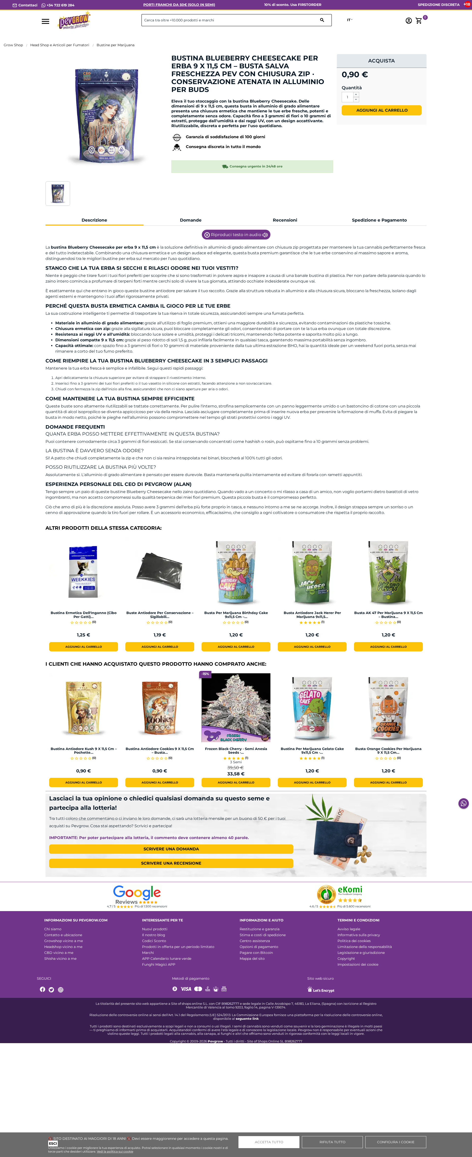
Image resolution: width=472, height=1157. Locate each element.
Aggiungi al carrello (381, 110)
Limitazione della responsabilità (365, 947)
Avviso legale (349, 929)
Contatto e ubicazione (63, 935)
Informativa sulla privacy (359, 935)
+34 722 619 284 (60, 5)
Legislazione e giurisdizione (361, 952)
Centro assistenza (255, 941)
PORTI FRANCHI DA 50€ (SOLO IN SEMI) (179, 4)
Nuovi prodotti (154, 929)
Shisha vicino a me (60, 958)
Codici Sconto (154, 941)
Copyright (346, 958)
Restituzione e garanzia (260, 929)
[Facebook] (42, 990)
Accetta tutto (269, 1142)
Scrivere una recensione (171, 863)
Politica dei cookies (354, 941)
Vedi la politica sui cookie (115, 1151)
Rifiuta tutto (332, 1142)
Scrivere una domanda (171, 849)
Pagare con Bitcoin (256, 952)
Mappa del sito (252, 958)
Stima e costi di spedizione (263, 935)
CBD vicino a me (58, 952)
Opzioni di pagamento (259, 947)
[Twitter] (52, 990)
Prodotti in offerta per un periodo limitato (178, 947)
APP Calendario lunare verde (166, 958)
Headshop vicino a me (63, 947)
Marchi (148, 952)
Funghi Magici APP (158, 964)
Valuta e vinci (186, 98)
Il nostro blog (153, 935)
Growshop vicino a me (63, 941)
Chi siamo (52, 929)
